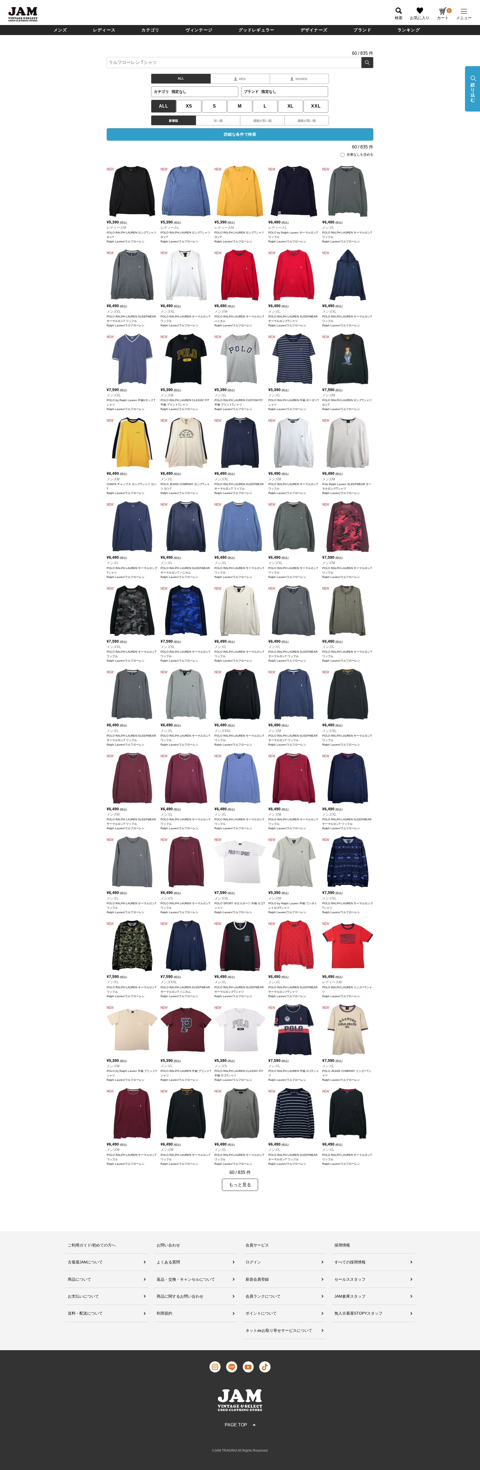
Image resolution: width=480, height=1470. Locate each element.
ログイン (253, 1262)
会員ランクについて (263, 1296)
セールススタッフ (350, 1279)
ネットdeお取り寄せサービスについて (279, 1330)
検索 (367, 62)
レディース (104, 30)
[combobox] (240, 62)
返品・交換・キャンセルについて (186, 1279)
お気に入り (419, 18)
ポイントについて (261, 1313)
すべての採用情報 (350, 1262)
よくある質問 (168, 1262)
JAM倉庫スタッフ (350, 1296)
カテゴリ (150, 30)
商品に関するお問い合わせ (180, 1296)
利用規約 (164, 1313)
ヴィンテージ (199, 30)
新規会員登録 (257, 1279)
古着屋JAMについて (85, 1262)
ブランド (362, 30)
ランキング (409, 30)
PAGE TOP (236, 1424)
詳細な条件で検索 (240, 134)
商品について (79, 1279)
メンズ (60, 30)
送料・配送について (85, 1313)
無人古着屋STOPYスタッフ (358, 1313)
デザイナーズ (314, 30)
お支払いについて (83, 1296)
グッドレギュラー (257, 30)
